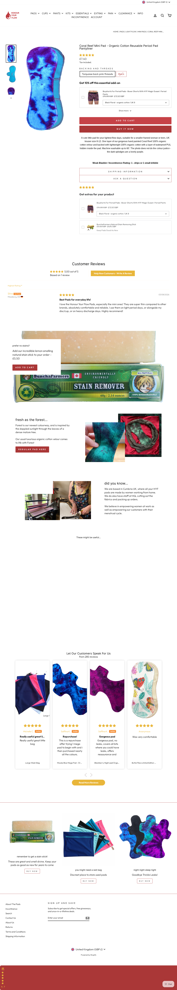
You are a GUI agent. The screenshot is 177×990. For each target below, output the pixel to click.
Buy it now (125, 129)
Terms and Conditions (15, 931)
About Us (10, 922)
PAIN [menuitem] (110, 13)
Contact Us (11, 918)
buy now (32, 871)
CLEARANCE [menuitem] (125, 13)
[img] (66, 295)
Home (115, 31)
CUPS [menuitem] (45, 13)
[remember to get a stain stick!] (32, 833)
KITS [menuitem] (68, 13)
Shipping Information (15, 936)
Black (121, 74)
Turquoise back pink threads (97, 74)
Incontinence (11, 909)
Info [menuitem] (140, 13)
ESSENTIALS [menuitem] (82, 13)
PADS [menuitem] (34, 13)
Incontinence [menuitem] (80, 17)
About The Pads (13, 904)
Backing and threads (96, 68)
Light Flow (131, 31)
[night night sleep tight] (144, 839)
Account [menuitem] (96, 17)
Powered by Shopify (88, 955)
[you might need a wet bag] (88, 839)
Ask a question (125, 178)
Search (9, 913)
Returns (9, 927)
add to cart (24, 367)
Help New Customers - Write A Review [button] (113, 273)
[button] (86, 55)
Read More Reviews (88, 782)
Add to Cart (125, 120)
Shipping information (125, 171)
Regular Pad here (32, 449)
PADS (122, 31)
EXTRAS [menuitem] (98, 13)
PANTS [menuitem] (56, 13)
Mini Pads (142, 31)
